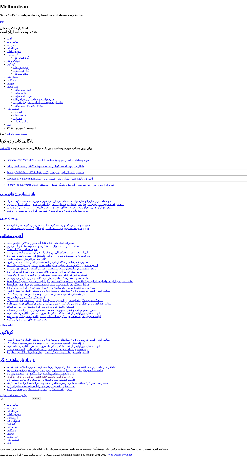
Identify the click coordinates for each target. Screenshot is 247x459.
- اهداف (17, 112)
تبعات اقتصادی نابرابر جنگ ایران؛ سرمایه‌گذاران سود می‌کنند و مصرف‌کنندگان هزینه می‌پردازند (59, 303)
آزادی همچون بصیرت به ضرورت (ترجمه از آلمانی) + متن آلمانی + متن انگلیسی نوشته (54, 316)
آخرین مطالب (11, 235)
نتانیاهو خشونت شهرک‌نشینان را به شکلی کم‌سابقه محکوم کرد (41, 379)
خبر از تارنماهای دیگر (17, 360)
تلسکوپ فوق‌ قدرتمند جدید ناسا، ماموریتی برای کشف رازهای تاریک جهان (47, 274)
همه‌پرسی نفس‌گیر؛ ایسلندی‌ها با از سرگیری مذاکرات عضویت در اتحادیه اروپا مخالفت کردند (57, 383)
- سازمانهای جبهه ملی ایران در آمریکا (33, 99)
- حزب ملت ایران (23, 96)
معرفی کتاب (14, 51)
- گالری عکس (21, 70)
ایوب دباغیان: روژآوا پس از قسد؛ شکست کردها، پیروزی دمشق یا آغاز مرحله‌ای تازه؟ (53, 313)
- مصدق (17, 118)
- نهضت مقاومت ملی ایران (28, 105)
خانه (9, 124)
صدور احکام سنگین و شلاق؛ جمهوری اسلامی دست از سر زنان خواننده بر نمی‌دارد (52, 310)
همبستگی (12, 427)
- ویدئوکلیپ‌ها (20, 73)
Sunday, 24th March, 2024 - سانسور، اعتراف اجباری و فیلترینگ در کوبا (45, 172)
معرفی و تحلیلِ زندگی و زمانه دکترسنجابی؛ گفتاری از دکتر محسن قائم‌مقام (49, 225)
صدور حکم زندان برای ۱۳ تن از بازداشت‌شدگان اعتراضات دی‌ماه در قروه (47, 262)
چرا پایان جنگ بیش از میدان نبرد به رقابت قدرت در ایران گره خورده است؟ (48, 284)
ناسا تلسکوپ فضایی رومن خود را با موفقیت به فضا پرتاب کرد (41, 386)
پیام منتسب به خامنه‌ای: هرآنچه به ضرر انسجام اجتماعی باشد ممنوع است (47, 349)
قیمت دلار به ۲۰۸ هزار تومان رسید (26, 297)
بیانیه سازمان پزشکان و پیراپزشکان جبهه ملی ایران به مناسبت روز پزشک (47, 210)
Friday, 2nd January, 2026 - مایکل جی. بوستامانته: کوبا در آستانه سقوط (45, 166)
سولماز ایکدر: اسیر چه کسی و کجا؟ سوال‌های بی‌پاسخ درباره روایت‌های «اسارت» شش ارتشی (58, 290)
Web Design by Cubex (120, 454)
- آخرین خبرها (20, 67)
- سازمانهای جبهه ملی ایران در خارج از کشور (38, 102)
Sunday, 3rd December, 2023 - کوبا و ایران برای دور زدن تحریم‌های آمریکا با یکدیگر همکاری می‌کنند (61, 184)
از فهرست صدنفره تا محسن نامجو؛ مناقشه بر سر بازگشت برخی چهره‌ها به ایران (51, 268)
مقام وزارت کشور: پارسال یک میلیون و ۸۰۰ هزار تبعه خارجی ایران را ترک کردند (51, 287)
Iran (2, 21)
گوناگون (11, 64)
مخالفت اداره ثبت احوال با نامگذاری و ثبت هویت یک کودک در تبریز (43, 246)
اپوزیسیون (12, 54)
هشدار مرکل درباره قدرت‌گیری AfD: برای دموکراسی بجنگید (40, 376)
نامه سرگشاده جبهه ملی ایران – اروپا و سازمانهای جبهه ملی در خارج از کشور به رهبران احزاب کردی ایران (65, 204)
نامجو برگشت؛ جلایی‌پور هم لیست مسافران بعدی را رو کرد (39, 389)
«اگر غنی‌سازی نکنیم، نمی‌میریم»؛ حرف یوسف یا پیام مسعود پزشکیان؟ (46, 294)
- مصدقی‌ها (19, 115)
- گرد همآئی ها (21, 57)
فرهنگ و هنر (13, 60)
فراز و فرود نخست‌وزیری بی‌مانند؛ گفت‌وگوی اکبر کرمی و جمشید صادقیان (48, 228)
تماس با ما (12, 41)
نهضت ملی (13, 108)
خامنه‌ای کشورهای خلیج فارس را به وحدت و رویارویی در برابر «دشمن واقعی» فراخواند (55, 370)
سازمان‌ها (12, 86)
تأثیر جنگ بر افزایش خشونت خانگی (26, 258)
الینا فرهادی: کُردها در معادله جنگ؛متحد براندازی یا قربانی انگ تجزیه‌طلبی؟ (48, 352)
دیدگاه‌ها (11, 80)
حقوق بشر (12, 76)
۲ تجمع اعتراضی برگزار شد (22, 249)
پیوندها (10, 83)
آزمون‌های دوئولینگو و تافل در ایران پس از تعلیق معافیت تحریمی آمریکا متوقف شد (52, 265)
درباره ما (11, 44)
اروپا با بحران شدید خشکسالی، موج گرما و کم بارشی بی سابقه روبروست (47, 252)
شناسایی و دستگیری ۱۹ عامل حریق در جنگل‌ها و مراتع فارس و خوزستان (47, 278)
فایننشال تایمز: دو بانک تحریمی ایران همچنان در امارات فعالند (40, 306)
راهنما (10, 38)
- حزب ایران (20, 92)
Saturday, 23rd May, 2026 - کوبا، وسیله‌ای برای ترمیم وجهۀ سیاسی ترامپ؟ (48, 160)
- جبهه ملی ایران (22, 89)
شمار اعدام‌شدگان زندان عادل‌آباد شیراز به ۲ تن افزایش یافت (40, 243)
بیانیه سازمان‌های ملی (18, 194)
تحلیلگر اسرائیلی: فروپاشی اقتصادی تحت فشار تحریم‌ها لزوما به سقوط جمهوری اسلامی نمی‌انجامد (61, 367)
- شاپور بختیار (20, 121)
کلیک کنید (5, 148)
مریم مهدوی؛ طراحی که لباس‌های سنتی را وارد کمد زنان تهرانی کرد (44, 271)
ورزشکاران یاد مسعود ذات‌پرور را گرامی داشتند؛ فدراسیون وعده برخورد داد (48, 255)
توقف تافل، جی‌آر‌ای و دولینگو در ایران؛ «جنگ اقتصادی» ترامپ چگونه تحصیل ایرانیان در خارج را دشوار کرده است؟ (70, 281)
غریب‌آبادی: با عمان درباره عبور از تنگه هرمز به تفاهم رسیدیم (40, 373)
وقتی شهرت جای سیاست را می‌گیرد (27, 319)
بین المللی (12, 48)
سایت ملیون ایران (17, 133)
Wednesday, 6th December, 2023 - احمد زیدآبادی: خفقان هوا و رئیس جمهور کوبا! (50, 178)
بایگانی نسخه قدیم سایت (13, 395)
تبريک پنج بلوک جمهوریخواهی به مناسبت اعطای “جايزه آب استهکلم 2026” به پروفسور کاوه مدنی (60, 207)
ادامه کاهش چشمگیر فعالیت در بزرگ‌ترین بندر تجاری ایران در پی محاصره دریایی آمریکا (55, 300)
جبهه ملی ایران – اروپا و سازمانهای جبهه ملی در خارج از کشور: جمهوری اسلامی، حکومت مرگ (59, 201)
